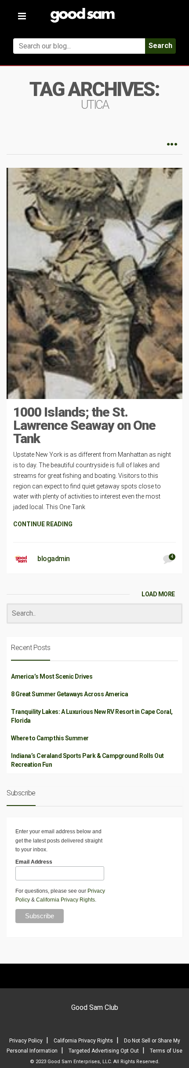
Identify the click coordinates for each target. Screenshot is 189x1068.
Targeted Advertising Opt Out (104, 1051)
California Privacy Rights (65, 900)
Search (160, 45)
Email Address (33, 862)
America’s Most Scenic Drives (51, 676)
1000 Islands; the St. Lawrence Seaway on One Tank (84, 425)
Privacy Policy (26, 1041)
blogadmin (53, 558)
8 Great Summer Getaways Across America (69, 694)
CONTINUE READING (43, 524)
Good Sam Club (94, 1007)
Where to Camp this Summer (50, 738)
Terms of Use (166, 1051)
